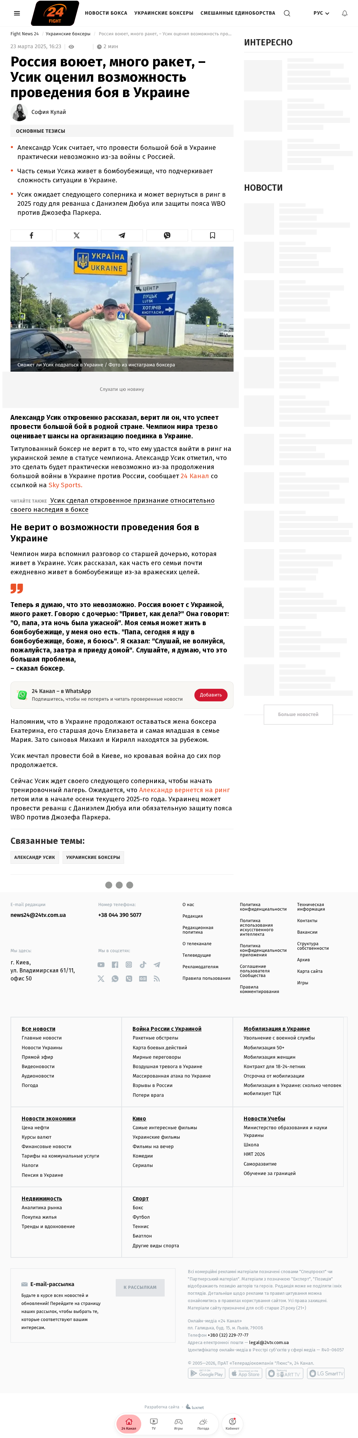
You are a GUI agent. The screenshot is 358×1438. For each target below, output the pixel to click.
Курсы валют (36, 1137)
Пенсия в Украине (42, 1175)
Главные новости (42, 1038)
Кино (139, 1118)
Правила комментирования (259, 989)
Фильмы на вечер (153, 1146)
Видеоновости (38, 1067)
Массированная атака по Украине (171, 1076)
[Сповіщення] (345, 13)
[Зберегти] (212, 235)
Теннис (141, 1226)
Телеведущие (196, 955)
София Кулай (48, 112)
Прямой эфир (37, 1057)
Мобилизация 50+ (264, 1048)
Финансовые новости (46, 1146)
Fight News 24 (25, 34)
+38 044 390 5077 (119, 915)
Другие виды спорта (156, 1246)
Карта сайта (310, 971)
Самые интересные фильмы (165, 1128)
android (206, 1373)
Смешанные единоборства (238, 13)
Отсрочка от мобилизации (274, 1076)
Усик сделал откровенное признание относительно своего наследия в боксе (112, 504)
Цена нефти (35, 1128)
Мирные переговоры (157, 1057)
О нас (188, 905)
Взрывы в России (152, 1085)
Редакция (192, 916)
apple (245, 1373)
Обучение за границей (270, 1173)
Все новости (38, 1028)
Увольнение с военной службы (279, 1038)
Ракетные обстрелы (155, 1038)
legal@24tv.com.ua (269, 1342)
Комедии (143, 1156)
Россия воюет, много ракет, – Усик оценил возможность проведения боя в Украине (166, 34)
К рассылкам (140, 1287)
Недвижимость (42, 1198)
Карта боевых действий (160, 1048)
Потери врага (148, 1095)
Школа (251, 1145)
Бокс (138, 1208)
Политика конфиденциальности (263, 907)
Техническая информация (311, 907)
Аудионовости (38, 1076)
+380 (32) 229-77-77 (228, 1335)
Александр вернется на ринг (184, 790)
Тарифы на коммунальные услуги (60, 1156)
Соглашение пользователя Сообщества (255, 971)
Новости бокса (106, 13)
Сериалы (143, 1165)
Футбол (141, 1217)
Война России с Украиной (167, 1028)
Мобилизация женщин (270, 1057)
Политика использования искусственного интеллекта (256, 928)
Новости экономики (49, 1118)
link (101, 964)
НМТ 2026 (254, 1154)
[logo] (55, 13)
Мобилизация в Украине (277, 1028)
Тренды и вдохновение (48, 1226)
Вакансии (307, 932)
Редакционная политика (197, 930)
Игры (302, 983)
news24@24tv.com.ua (38, 915)
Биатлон (142, 1236)
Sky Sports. (66, 485)
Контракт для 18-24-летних (275, 1067)
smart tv (284, 1373)
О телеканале (197, 944)
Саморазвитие (260, 1164)
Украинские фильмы (156, 1137)
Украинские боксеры (164, 13)
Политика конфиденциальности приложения (263, 950)
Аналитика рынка (42, 1208)
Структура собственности (313, 946)
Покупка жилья (39, 1217)
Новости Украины (42, 1048)
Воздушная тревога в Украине (167, 1067)
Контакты (307, 921)
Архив (303, 960)
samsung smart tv (326, 1373)
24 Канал (195, 476)
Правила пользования (206, 978)
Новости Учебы (264, 1118)
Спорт (141, 1198)
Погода (30, 1085)
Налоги (30, 1165)
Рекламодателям (200, 967)
